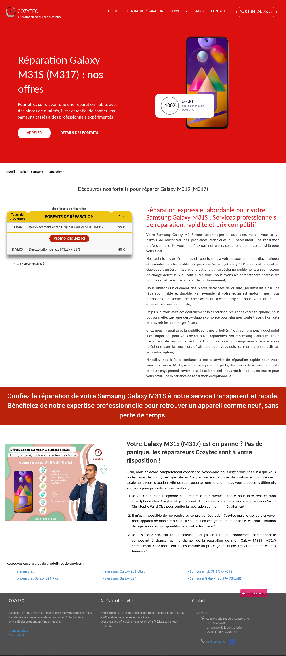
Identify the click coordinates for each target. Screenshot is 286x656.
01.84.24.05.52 (258, 12)
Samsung (26, 572)
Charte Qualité (18, 635)
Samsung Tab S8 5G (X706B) (211, 572)
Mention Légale (19, 631)
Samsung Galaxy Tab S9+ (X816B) (215, 579)
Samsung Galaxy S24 (121, 579)
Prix (198, 11)
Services (177, 11)
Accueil (114, 11)
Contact (218, 11)
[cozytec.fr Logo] (11, 12)
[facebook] (232, 642)
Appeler (34, 133)
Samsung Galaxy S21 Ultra (125, 572)
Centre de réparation (145, 11)
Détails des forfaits (79, 133)
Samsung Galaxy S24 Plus (39, 579)
